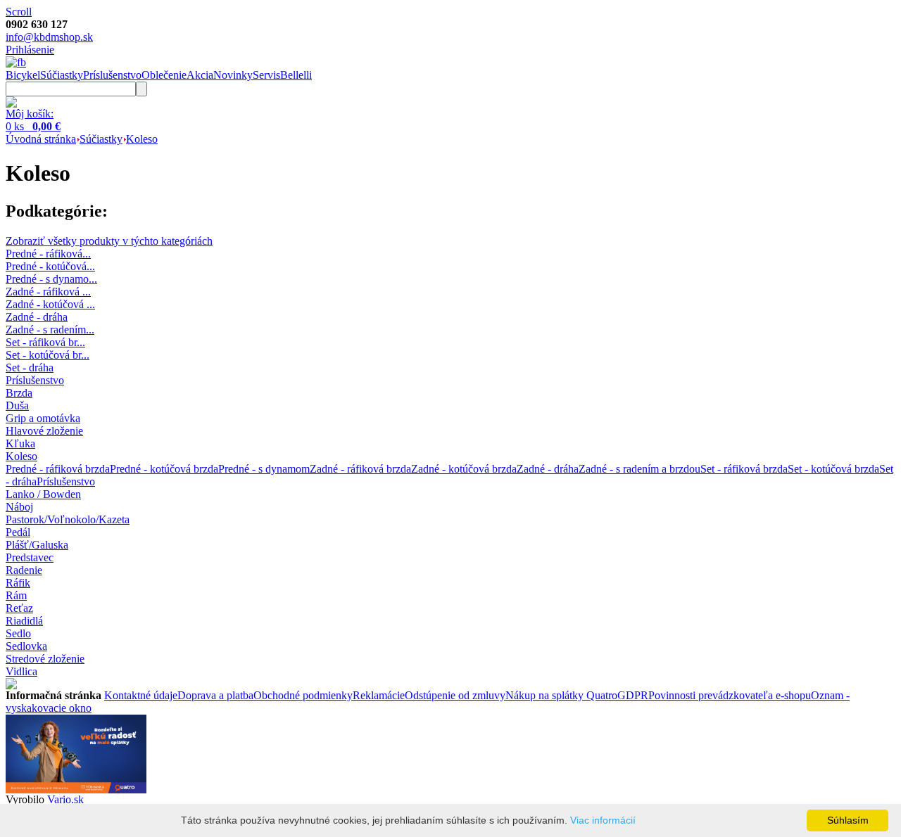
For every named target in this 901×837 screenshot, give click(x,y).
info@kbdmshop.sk (49, 37)
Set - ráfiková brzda (744, 469)
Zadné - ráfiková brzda (360, 469)
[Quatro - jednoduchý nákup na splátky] (76, 790)
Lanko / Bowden (43, 494)
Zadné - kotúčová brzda (464, 469)
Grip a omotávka (43, 418)
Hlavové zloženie (44, 431)
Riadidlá (24, 621)
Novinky (233, 75)
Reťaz (19, 608)
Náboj (19, 507)
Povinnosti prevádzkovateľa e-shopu (729, 695)
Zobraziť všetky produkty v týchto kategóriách (109, 241)
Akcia (200, 75)
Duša (17, 405)
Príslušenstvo (112, 75)
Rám (16, 595)
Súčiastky (61, 75)
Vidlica (21, 671)
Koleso (142, 139)
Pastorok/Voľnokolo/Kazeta (68, 519)
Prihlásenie (30, 50)
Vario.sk (65, 799)
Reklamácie (379, 695)
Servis (266, 75)
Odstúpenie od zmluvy (455, 695)
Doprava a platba (215, 695)
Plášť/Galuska (37, 545)
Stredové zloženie (45, 659)
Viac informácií (603, 820)
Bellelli (296, 75)
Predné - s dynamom (264, 469)
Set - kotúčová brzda (833, 469)
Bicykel (23, 75)
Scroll (19, 12)
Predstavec (29, 557)
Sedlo (18, 633)
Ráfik (18, 583)
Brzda (19, 393)
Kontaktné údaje (140, 695)
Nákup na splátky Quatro (561, 695)
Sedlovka (26, 646)
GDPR (632, 695)
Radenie (24, 570)
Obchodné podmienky (303, 695)
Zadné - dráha (548, 469)
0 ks (33, 126)
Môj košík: (29, 114)
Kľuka (20, 443)
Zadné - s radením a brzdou (639, 469)
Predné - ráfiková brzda (58, 469)
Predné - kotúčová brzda (164, 469)
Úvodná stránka (41, 139)
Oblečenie (164, 75)
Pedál (18, 532)
